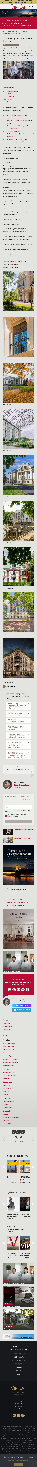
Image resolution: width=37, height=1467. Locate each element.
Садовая (5, 1094)
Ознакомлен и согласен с (17, 815)
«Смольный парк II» (8, 1101)
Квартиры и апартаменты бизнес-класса (14, 1033)
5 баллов (11, 97)
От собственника (8, 1036)
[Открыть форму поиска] (30, 7)
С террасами (6, 1029)
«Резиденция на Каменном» (15, 115)
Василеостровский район (10, 1062)
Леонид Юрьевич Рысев (21, 785)
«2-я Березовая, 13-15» (14, 131)
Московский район (8, 1065)
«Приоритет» (12, 1177)
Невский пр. (6, 1079)
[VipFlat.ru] (18, 7)
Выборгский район (8, 1056)
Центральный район (8, 1049)
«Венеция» (10, 139)
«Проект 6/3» (6, 1111)
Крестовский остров (9, 1075)
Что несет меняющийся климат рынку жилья (18, 1215)
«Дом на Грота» (7, 1123)
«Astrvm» (10, 142)
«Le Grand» (6, 1114)
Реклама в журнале (18, 1401)
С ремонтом (6, 1023)
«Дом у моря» (24, 201)
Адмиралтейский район (10, 1043)
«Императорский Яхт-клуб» (15, 120)
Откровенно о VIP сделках (14, 896)
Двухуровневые (7, 1026)
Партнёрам (18, 1406)
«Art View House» (7, 1104)
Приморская (6, 1091)
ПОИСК (18, 1409)
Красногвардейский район (11, 1059)
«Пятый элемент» (12, 126)
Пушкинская (6, 1085)
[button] (4, 7)
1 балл (10, 99)
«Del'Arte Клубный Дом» (14, 134)
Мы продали (18, 1403)
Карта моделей (28, 1444)
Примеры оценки (12, 91)
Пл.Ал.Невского (7, 1088)
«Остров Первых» (8, 1108)
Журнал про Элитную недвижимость (17, 902)
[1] (14, 264)
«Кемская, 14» (11, 137)
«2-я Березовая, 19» (13, 128)
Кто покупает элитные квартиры (16, 905)
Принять (18, 1464)
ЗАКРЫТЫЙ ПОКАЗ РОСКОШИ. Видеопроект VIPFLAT (18, 1255)
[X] (23, 1415)
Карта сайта (19, 1444)
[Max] (14, 989)
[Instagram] (9, 989)
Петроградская (7, 1082)
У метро (6, 1069)
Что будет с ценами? (12, 893)
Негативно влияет (12, 102)
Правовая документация (24, 1442)
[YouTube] (18, 1415)
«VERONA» (6, 1120)
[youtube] (23, 989)
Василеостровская (8, 1072)
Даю (18, 811)
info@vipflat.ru (30, 1430)
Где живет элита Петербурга (15, 899)
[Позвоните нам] (33, 7)
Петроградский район (9, 1053)
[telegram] (18, 989)
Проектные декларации (9, 1444)
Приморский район (8, 1046)
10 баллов (11, 94)
